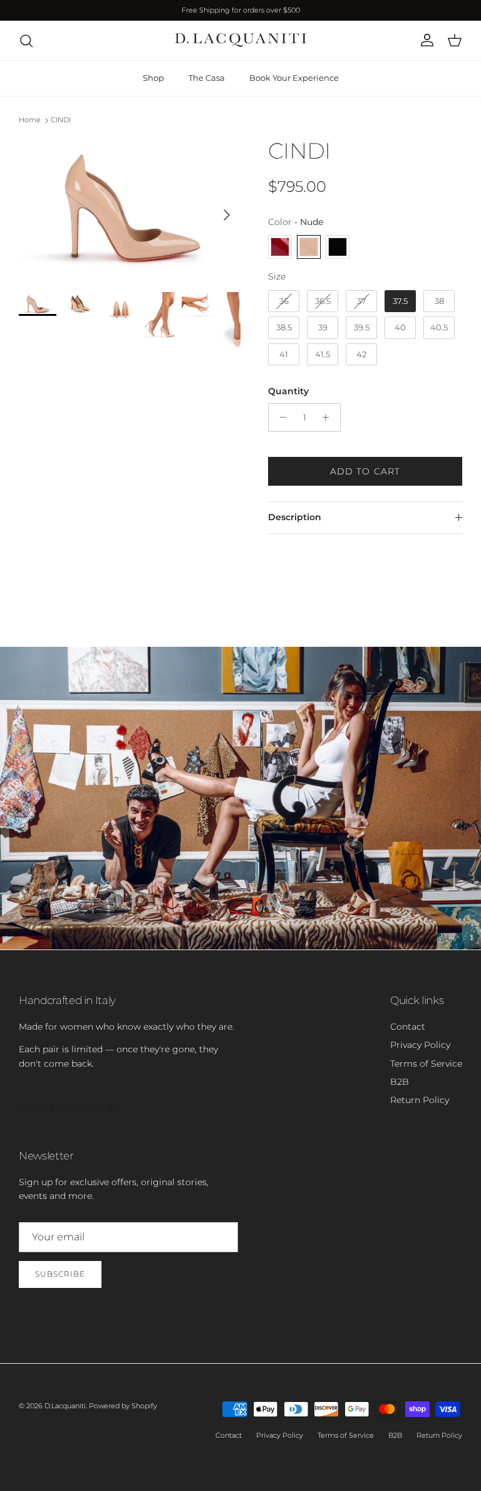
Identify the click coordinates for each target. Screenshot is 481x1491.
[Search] (26, 40)
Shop (153, 78)
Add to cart (365, 471)
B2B (399, 1081)
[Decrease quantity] (280, 417)
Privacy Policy (420, 1044)
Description (294, 517)
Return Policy (419, 1100)
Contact (407, 1026)
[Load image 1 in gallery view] (129, 209)
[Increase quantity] (329, 417)
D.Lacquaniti (65, 1405)
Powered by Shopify (123, 1405)
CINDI (61, 119)
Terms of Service (426, 1063)
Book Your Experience (294, 78)
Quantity (288, 391)
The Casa (207, 78)
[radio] (280, 247)
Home (30, 119)
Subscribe (60, 1274)
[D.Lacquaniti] (240, 40)
